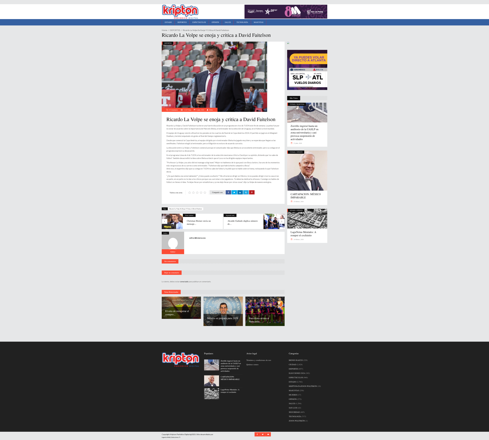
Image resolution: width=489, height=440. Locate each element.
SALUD (292, 403)
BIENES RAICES (296, 360)
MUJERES (293, 394)
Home (164, 30)
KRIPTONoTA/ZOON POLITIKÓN (303, 386)
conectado (184, 281)
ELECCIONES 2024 (297, 373)
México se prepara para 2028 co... (222, 319)
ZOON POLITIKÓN (297, 420)
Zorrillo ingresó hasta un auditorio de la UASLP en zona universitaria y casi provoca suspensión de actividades (304, 132)
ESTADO (292, 210)
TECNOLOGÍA (295, 416)
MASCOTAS (300, 104)
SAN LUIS (293, 407)
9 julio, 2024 (200, 110)
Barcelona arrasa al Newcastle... (259, 319)
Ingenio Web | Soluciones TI (171, 437)
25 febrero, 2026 (298, 201)
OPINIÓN (300, 152)
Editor (211, 110)
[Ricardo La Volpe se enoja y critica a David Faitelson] (173, 243)
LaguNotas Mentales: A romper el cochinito (303, 233)
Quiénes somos (252, 364)
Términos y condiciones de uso (258, 360)
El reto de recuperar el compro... (177, 312)
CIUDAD (292, 104)
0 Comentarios (173, 110)
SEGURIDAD (294, 412)
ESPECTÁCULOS (296, 377)
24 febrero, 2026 (298, 239)
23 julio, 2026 (297, 143)
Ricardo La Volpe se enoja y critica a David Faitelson (185, 209)
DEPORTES (175, 30)
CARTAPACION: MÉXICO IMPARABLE (306, 195)
